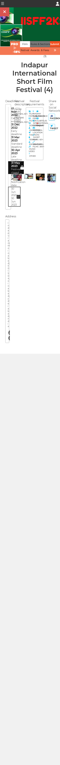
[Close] (4, 11)
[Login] (57, 3)
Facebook (52, 118)
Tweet (52, 128)
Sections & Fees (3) (45, 50)
